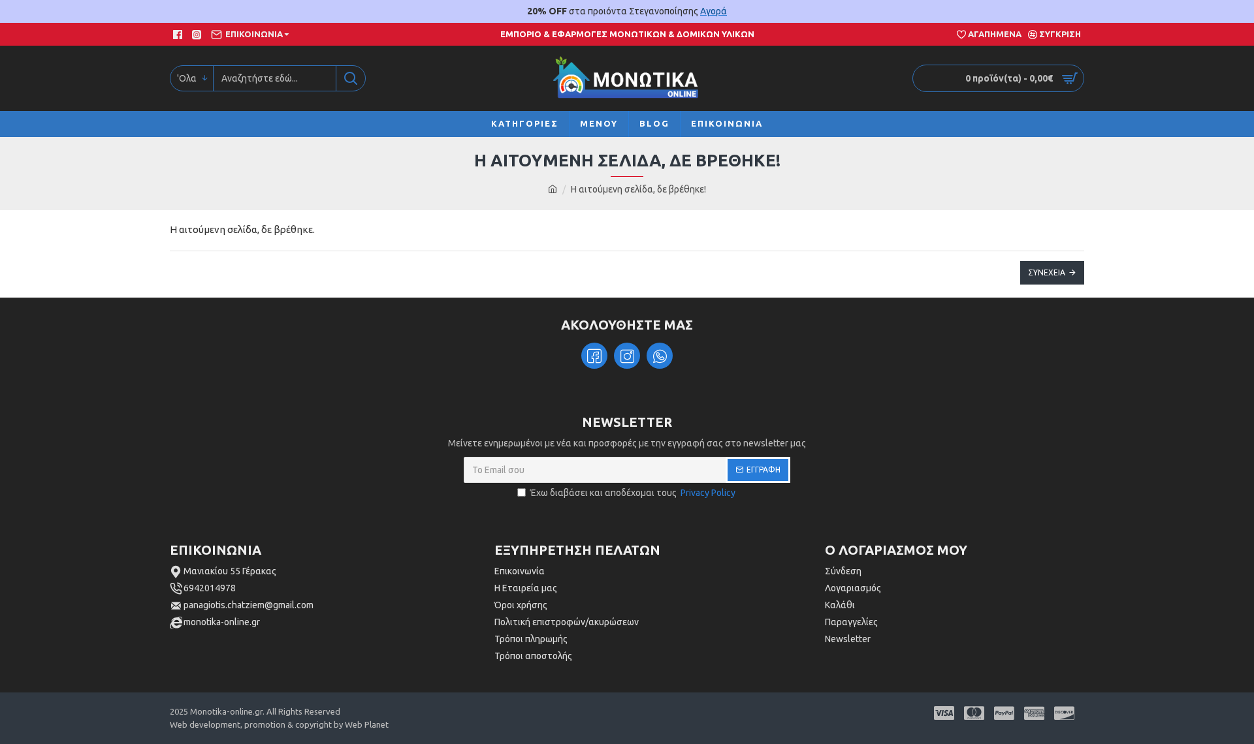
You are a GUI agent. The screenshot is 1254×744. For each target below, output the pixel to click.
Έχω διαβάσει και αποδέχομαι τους (632, 493)
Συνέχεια (1046, 272)
